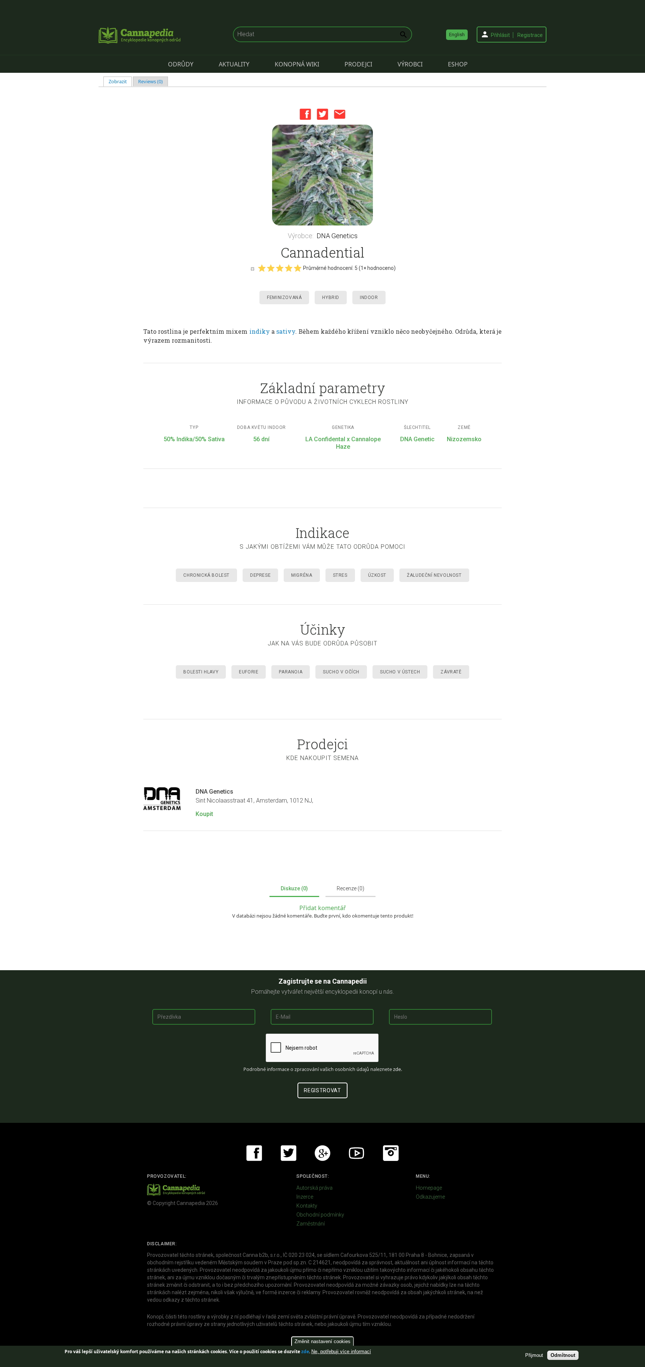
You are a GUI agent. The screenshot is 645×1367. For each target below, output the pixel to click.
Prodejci (358, 64)
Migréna (301, 575)
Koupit (204, 814)
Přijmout (534, 1355)
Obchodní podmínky (320, 1215)
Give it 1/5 (261, 268)
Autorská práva (314, 1188)
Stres (340, 575)
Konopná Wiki (297, 64)
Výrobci (410, 64)
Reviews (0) (150, 81)
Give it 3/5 (279, 268)
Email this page (339, 114)
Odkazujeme (430, 1197)
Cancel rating (252, 268)
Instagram (390, 1153)
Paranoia (290, 672)
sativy (285, 331)
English (457, 34)
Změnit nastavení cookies (322, 1341)
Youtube (356, 1153)
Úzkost (377, 575)
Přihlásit (500, 35)
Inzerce (304, 1197)
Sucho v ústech (400, 672)
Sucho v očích (341, 672)
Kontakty (306, 1206)
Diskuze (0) (294, 888)
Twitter (322, 114)
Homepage (429, 1188)
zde (305, 1351)
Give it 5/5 (297, 268)
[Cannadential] (322, 175)
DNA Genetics (337, 236)
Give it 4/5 (288, 268)
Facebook (305, 114)
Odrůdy (180, 64)
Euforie (248, 672)
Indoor (369, 297)
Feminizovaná (284, 297)
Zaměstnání (310, 1224)
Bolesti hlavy (200, 672)
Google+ (322, 1153)
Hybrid (330, 297)
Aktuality (234, 64)
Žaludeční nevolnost (434, 575)
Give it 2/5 (270, 268)
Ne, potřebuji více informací (341, 1351)
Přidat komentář (322, 908)
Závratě (450, 672)
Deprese (260, 575)
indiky (259, 331)
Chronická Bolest (206, 575)
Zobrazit (120, 81)
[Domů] (140, 35)
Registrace (530, 35)
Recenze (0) (350, 888)
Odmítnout (563, 1355)
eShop (458, 64)
